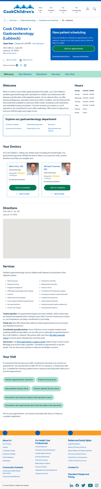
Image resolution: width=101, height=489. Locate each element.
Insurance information (81, 56)
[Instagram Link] (96, 485)
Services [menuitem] (56, 74)
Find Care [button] (40, 9)
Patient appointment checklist (19, 380)
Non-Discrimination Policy (77, 454)
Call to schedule (22, 188)
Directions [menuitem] (41, 74)
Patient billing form (47, 380)
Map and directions (9, 53)
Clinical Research (41, 447)
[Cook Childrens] (17, 9)
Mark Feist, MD (16, 166)
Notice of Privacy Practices (77, 447)
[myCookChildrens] (88, 9)
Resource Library (41, 467)
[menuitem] (40, 9)
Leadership (6, 461)
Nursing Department (42, 457)
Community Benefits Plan (11, 476)
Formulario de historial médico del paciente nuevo (29, 397)
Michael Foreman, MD (52, 167)
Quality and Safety (9, 454)
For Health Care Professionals (42, 441)
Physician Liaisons (41, 460)
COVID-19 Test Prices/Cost (77, 461)
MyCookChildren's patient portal (31, 342)
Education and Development (45, 450)
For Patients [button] (51, 9)
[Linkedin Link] (71, 485)
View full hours (38, 44)
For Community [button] (76, 9)
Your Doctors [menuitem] (25, 74)
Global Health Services (43, 453)
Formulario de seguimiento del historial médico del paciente (33, 405)
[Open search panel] (94, 9)
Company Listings (9, 451)
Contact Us (73, 467)
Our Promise (7, 444)
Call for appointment (73, 49)
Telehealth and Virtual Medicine (46, 470)
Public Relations (8, 457)
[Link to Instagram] (25, 65)
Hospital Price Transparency (77, 457)
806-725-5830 (11, 60)
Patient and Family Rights (80, 440)
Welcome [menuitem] (9, 74)
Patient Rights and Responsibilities (80, 451)
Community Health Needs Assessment (12, 472)
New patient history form (17, 388)
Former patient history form (46, 388)
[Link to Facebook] (17, 65)
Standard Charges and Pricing (78, 475)
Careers (5, 447)
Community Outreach (13, 467)
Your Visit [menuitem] (69, 74)
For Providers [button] (63, 9)
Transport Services (41, 473)
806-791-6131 (27, 60)
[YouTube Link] (90, 485)
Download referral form (61, 56)
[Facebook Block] (77, 485)
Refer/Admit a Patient (42, 463)
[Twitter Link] (83, 485)
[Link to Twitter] (21, 65)
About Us (7, 440)
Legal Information (74, 444)
